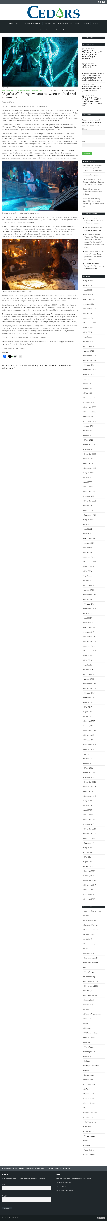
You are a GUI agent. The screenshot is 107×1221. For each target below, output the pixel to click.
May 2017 (88, 707)
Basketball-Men (90, 920)
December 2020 (90, 548)
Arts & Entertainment (32, 23)
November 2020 (90, 552)
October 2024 (89, 365)
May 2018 (88, 660)
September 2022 (90, 468)
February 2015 (89, 819)
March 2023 (88, 440)
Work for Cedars (62, 30)
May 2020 (88, 571)
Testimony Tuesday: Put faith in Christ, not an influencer (94, 266)
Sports (77, 23)
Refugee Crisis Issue (91, 1066)
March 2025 (88, 341)
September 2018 (90, 651)
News (33, 90)
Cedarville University (63, 1182)
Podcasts (87, 1056)
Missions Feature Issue (92, 1014)
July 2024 (87, 379)
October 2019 (89, 604)
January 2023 (89, 449)
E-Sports (87, 948)
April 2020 (88, 576)
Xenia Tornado (89, 1155)
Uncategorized (89, 1136)
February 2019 (89, 627)
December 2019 (90, 595)
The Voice (87, 1126)
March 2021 (88, 534)
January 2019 (89, 632)
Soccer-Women (89, 1084)
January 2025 (89, 351)
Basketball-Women (91, 925)
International (89, 1000)
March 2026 (88, 295)
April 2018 (88, 665)
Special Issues (89, 1098)
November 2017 (90, 688)
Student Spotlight (90, 1112)
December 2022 (90, 454)
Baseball (87, 916)
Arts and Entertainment (11, 90)
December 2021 (90, 501)
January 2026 (89, 304)
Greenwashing (89, 977)
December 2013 (90, 880)
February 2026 (89, 299)
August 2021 (89, 520)
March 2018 (88, 669)
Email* (84, 141)
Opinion (95, 23)
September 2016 (90, 744)
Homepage (26, 90)
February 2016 (89, 773)
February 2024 (89, 398)
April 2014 (88, 862)
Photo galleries (89, 1052)
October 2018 (89, 646)
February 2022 (89, 491)
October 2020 (89, 557)
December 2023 (90, 407)
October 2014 (89, 838)
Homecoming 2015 (91, 986)
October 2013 (89, 890)
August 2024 (89, 374)
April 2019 (88, 618)
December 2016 (90, 730)
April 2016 (88, 763)
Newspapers (88, 1028)
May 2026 (88, 285)
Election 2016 (89, 953)
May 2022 (88, 477)
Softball (87, 1089)
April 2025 (88, 337)
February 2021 (89, 538)
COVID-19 (88, 939)
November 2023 (90, 412)
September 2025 (90, 323)
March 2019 (88, 623)
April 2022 (88, 482)
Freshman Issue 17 (91, 958)
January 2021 (89, 543)
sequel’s (60, 118)
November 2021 (90, 505)
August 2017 (89, 702)
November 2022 (90, 459)
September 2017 (90, 698)
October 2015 (89, 791)
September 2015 (90, 796)
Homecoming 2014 (91, 981)
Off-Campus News (64, 23)
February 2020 (89, 585)
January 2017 (89, 726)
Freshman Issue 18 (91, 962)
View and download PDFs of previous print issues (73, 1179)
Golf (85, 967)
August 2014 (89, 848)
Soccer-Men (88, 1080)
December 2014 (90, 829)
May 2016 (88, 759)
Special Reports (46, 30)
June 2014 (88, 852)
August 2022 (89, 473)
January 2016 (89, 777)
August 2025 (89, 327)
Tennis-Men (88, 1117)
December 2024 (90, 356)
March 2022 (88, 487)
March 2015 (88, 815)
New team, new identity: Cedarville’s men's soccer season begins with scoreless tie (92, 101)
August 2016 (89, 749)
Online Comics (89, 1037)
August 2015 (89, 801)
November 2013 (90, 885)
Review (39, 90)
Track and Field (89, 1131)
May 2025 (88, 332)
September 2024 (90, 370)
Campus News (50, 23)
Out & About (89, 1047)
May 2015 (88, 805)
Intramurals (88, 1005)
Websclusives (89, 1150)
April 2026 (88, 290)
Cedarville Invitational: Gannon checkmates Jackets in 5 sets (93, 88)
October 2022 (89, 463)
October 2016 (89, 740)
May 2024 (88, 384)
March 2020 (88, 580)
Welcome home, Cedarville (89, 66)
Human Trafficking (90, 995)
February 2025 (89, 346)
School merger (89, 1075)
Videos (86, 1141)
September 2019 (90, 609)
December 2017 (90, 684)
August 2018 (89, 655)
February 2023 (89, 445)
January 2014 (89, 876)
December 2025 (90, 309)
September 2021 (90, 515)
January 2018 (89, 679)
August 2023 (89, 426)
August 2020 (89, 566)
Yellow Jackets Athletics (64, 1190)
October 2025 (89, 318)
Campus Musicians (91, 930)
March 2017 (88, 716)
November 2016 (90, 735)
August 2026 (89, 281)
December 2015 (90, 782)
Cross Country (89, 944)
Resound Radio (61, 1186)
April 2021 (88, 529)
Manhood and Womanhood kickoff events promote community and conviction (91, 54)
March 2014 (88, 866)
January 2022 (89, 496)
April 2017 (88, 712)
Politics (87, 1061)
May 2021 (88, 524)
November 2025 (90, 313)
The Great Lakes (90, 1122)
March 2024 (88, 393)
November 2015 (90, 787)
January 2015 (89, 824)
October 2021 (89, 510)
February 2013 (89, 899)
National (87, 1019)
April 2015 (88, 810)
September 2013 (90, 894)
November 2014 (90, 833)
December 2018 (90, 637)
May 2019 (88, 613)
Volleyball (87, 1145)
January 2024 (89, 402)
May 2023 (88, 431)
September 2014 (90, 843)
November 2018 (90, 641)
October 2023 (89, 416)
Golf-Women (89, 972)
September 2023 (90, 421)
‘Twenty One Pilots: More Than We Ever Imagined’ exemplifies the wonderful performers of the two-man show (94, 242)
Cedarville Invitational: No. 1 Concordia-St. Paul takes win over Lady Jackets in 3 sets (93, 76)
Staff (18, 23)
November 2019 (90, 599)
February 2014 (89, 871)
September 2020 (90, 562)
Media (86, 23)
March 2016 (88, 768)
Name (84, 129)
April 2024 (88, 388)
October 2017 (89, 693)
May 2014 (88, 857)
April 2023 (88, 435)
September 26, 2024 (71, 90)
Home (10, 23)
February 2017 (89, 721)
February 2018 (89, 674)
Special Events (89, 1094)
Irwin (87, 264)
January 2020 (89, 590)
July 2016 (87, 754)
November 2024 (90, 360)
